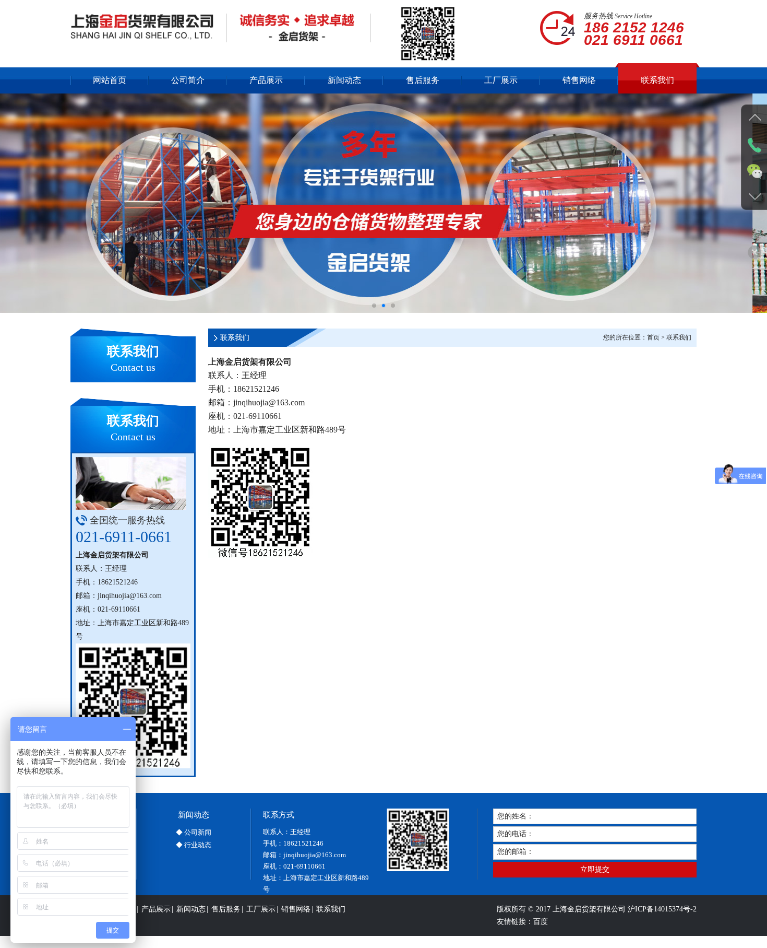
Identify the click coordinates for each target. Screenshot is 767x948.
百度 (540, 922)
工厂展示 (501, 80)
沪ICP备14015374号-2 (662, 909)
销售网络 (579, 80)
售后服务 (422, 80)
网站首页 (109, 80)
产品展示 (266, 80)
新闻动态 (344, 80)
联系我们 (657, 80)
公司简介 (188, 80)
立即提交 (594, 869)
